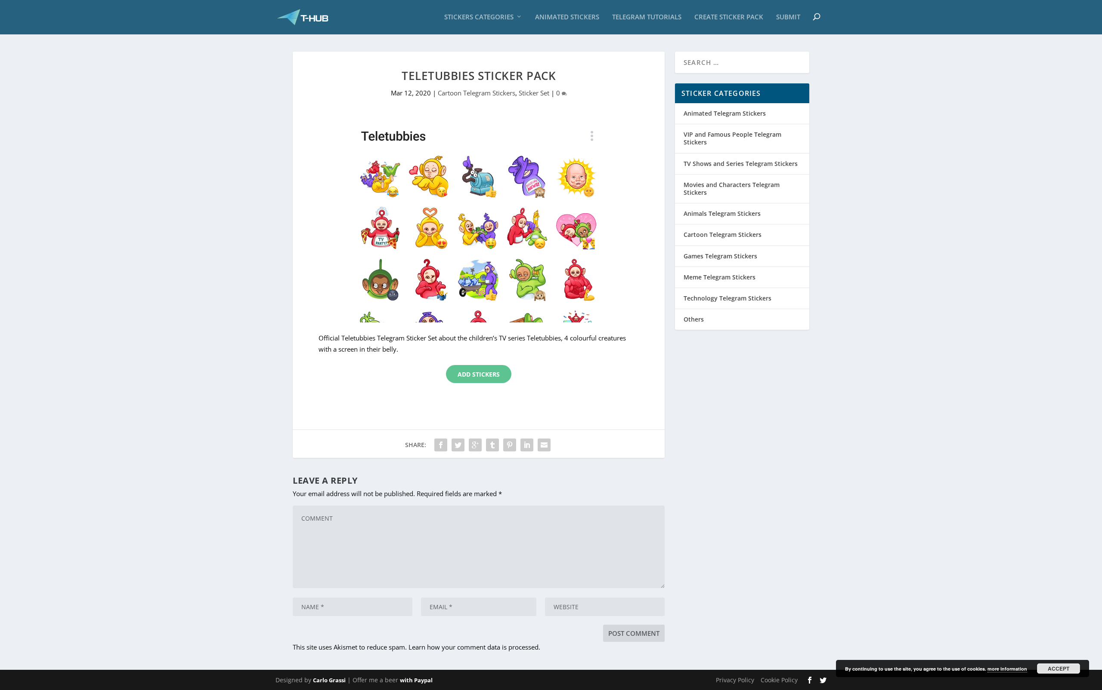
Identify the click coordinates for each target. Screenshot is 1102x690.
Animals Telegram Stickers (722, 213)
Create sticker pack (728, 17)
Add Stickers (479, 374)
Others (694, 319)
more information (1007, 668)
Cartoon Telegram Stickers (476, 93)
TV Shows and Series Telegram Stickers (741, 163)
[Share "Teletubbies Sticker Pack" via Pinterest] (509, 445)
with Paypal (416, 680)
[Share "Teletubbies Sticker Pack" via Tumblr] (492, 445)
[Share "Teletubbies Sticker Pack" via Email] (544, 445)
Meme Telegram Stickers (719, 277)
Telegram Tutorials (646, 17)
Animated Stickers (567, 17)
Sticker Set (534, 93)
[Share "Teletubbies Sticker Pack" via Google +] (475, 445)
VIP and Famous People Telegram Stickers (732, 138)
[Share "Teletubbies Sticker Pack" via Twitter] (458, 445)
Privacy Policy (735, 680)
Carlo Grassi (329, 680)
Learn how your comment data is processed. (474, 647)
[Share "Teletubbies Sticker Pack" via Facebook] (440, 445)
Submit (788, 17)
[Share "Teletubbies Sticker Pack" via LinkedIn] (527, 445)
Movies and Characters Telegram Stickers (732, 188)
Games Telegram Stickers (720, 256)
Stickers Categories (479, 17)
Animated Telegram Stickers (725, 113)
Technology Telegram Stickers (727, 298)
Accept (1058, 668)
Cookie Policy (779, 680)
